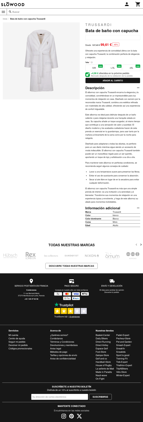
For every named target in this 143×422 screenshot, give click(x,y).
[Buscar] (10, 12)
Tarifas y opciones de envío (63, 355)
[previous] (136, 245)
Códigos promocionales (20, 348)
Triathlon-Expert (124, 365)
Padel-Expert (122, 335)
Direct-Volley (102, 345)
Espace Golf (102, 348)
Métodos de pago (58, 351)
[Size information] (92, 62)
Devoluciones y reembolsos (64, 345)
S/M (97, 67)
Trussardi (98, 24)
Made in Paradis (104, 372)
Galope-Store (102, 355)
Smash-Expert (123, 345)
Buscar (15, 11)
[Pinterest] (71, 416)
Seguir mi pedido (17, 341)
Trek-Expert (121, 361)
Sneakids (121, 351)
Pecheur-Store (123, 338)
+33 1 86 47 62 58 (31, 299)
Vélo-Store (121, 372)
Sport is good (122, 355)
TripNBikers (122, 368)
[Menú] (3, 12)
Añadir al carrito (113, 80)
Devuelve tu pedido (111, 292)
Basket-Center (103, 335)
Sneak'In (120, 348)
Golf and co (101, 358)
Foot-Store (101, 351)
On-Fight (100, 378)
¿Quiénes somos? (59, 335)
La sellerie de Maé (105, 368)
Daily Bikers (102, 338)
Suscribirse (100, 396)
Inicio (5, 18)
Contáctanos (31, 290)
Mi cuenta (13, 335)
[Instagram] (63, 416)
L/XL (116, 67)
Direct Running (103, 341)
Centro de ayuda (17, 338)
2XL (135, 67)
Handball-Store (103, 361)
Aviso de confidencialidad (63, 358)
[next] (141, 245)
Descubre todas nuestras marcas (71, 265)
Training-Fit (121, 358)
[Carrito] (138, 4)
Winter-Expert (123, 375)
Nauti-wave (101, 375)
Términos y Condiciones (62, 341)
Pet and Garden (124, 341)
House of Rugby (104, 365)
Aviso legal (55, 348)
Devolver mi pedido (18, 345)
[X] (79, 416)
